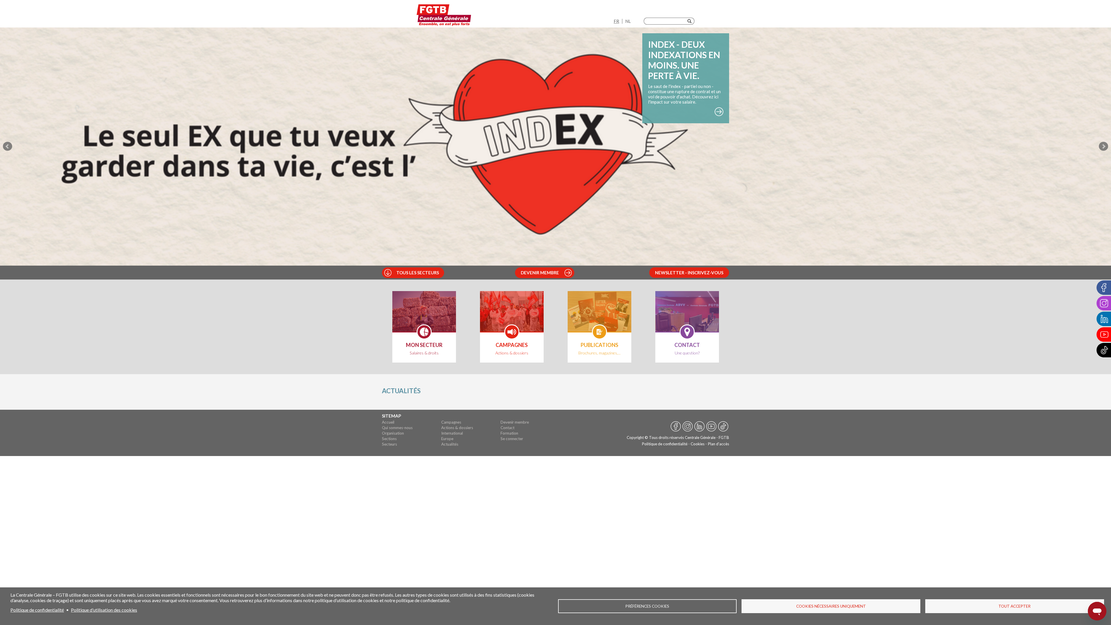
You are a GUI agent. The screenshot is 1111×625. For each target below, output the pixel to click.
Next (1103, 146)
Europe (447, 438)
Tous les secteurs (417, 272)
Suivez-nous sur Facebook (676, 426)
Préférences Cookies (647, 606)
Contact (507, 427)
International (452, 433)
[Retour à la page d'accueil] (444, 15)
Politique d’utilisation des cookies (104, 610)
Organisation (393, 433)
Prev (7, 146)
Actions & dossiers (457, 427)
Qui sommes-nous (397, 427)
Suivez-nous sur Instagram (688, 426)
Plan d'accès (718, 444)
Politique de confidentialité (664, 444)
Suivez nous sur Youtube (711, 426)
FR (616, 21)
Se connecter (512, 438)
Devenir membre (540, 272)
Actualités (449, 444)
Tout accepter (1014, 606)
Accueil (388, 422)
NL (628, 21)
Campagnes (451, 422)
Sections (389, 438)
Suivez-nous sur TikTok (723, 426)
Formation (509, 433)
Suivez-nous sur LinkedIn (699, 426)
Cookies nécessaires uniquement (831, 606)
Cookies (698, 444)
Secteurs (389, 444)
